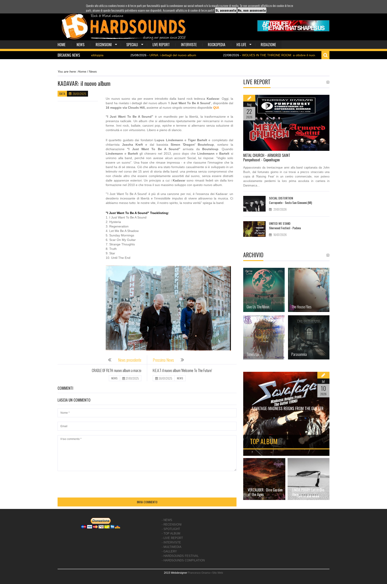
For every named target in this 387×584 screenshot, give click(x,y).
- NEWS (167, 520)
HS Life (241, 44)
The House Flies (301, 306)
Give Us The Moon (258, 306)
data (62, 93)
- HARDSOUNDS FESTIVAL (180, 556)
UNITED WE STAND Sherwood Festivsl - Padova (285, 225)
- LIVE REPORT (172, 538)
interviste (189, 44)
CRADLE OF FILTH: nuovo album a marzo (116, 370)
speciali (132, 44)
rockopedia (216, 44)
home (61, 44)
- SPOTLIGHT (171, 529)
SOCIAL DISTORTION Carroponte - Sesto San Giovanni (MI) (290, 200)
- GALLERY (169, 551)
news (80, 44)
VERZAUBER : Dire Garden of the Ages (265, 492)
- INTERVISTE (171, 542)
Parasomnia (299, 354)
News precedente (129, 360)
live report (161, 44)
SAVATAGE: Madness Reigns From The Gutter (287, 408)
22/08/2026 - (251, 55)
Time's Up (253, 354)
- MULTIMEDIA (171, 547)
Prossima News (163, 360)
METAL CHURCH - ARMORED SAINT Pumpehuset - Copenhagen (266, 157)
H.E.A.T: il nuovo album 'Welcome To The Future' (182, 370)
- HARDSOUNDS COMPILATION (183, 560)
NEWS (114, 378)
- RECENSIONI (172, 524)
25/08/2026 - (139, 55)
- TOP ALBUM (171, 533)
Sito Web (217, 572)
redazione (268, 44)
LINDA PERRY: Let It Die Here (308, 492)
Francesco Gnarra (199, 572)
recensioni (104, 44)
